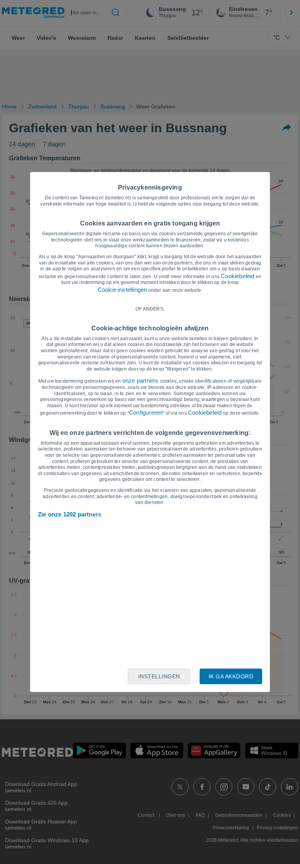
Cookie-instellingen (122, 289)
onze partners (140, 380)
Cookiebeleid (237, 276)
